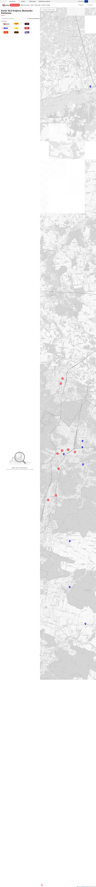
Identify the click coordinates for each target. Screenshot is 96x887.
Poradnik (43, 5)
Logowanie (90, 4)
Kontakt (48, 5)
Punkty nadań (37, 5)
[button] (62, 378)
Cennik (31, 5)
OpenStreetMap (83, 886)
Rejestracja (81, 4)
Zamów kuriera (15, 5)
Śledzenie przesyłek (25, 5)
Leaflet (79, 886)
